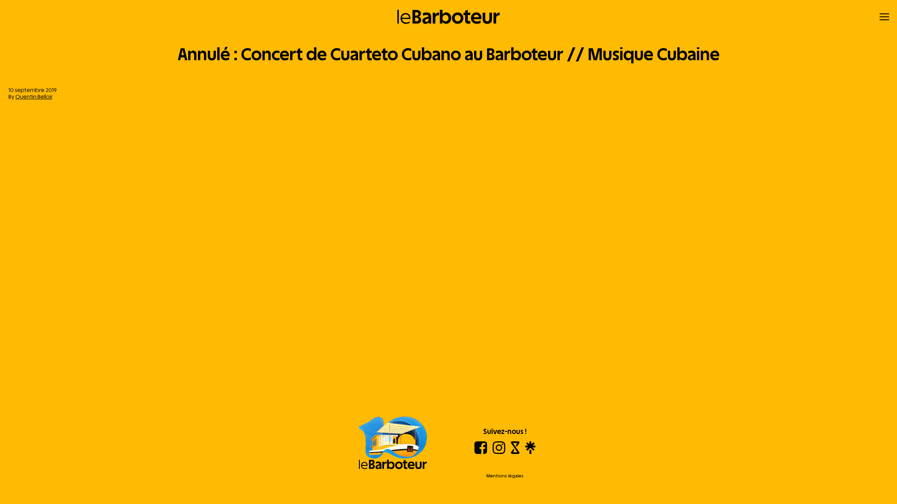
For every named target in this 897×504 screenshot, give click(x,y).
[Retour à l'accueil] (448, 17)
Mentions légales (504, 475)
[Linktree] (530, 452)
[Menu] (884, 16)
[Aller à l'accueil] (393, 443)
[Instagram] (499, 452)
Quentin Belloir (34, 96)
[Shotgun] (515, 452)
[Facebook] (481, 452)
